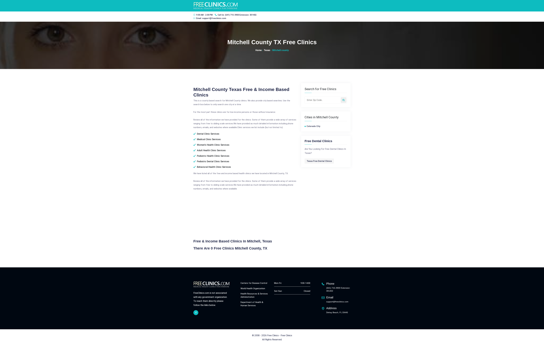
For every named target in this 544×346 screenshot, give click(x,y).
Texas (267, 50)
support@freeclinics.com (214, 18)
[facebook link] (195, 312)
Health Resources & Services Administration (254, 295)
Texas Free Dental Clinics (319, 161)
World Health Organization (253, 288)
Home (258, 50)
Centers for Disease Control (254, 283)
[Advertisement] (217, 214)
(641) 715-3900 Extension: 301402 (240, 15)
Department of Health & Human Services (252, 304)
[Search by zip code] (343, 100)
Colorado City (313, 126)
